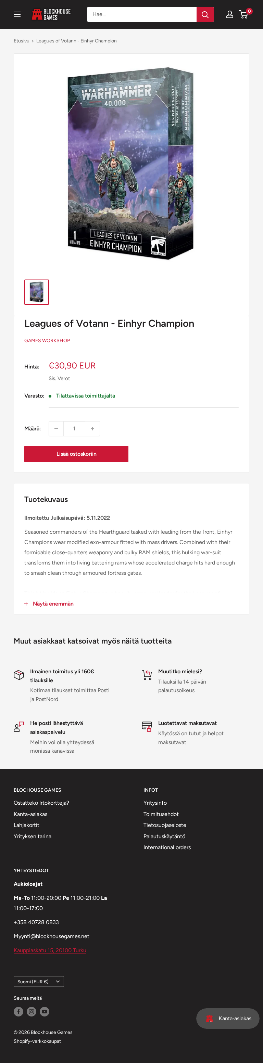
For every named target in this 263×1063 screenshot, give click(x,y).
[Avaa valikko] (17, 14)
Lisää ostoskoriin (77, 454)
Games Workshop (47, 340)
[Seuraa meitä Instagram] (31, 1011)
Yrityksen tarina (32, 836)
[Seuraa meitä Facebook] (18, 1011)
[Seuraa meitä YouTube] (44, 1011)
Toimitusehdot (161, 814)
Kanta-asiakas (30, 814)
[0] (243, 14)
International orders (167, 847)
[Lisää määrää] (92, 429)
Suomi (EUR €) (33, 981)
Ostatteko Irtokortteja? (41, 803)
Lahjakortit (26, 825)
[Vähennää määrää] (56, 429)
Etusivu (21, 41)
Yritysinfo (155, 803)
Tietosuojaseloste (164, 825)
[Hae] (205, 14)
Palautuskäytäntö (164, 836)
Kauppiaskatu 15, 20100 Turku (50, 950)
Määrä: (32, 428)
